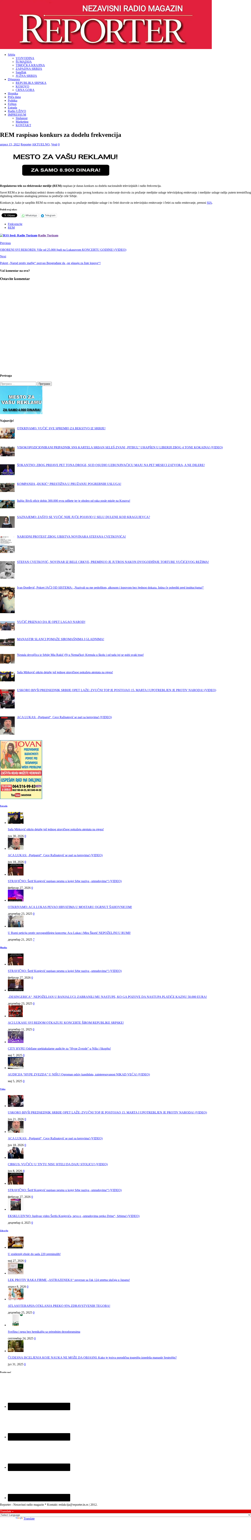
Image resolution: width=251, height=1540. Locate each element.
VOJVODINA (25, 58)
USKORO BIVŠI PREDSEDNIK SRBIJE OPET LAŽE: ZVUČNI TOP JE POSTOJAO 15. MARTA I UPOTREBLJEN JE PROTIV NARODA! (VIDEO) (107, 1112)
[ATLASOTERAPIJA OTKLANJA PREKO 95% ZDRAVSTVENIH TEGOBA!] (16, 1299)
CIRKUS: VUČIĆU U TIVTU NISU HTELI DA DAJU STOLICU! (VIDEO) (58, 1164)
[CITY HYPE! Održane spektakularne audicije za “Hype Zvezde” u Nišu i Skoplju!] (16, 1042)
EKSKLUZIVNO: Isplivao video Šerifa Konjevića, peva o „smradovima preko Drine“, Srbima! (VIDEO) (73, 1216)
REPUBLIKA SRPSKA (31, 83)
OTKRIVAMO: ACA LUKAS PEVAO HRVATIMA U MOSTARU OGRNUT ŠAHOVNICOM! (70, 907)
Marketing (22, 121)
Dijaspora (14, 79)
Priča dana (14, 97)
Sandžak (21, 72)
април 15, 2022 (10, 144)
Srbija (11, 54)
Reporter (26, 144)
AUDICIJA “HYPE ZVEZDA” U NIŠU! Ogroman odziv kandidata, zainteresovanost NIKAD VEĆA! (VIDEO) (79, 1074)
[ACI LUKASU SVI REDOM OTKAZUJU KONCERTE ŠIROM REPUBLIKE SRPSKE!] (16, 1016)
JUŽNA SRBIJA (26, 75)
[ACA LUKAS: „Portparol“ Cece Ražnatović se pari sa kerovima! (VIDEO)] (16, 848)
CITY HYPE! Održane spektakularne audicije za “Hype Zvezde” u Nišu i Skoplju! (59, 1048)
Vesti (54, 144)
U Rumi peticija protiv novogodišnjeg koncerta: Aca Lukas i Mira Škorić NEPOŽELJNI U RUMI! (69, 933)
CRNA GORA (25, 90)
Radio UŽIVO (17, 111)
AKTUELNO (41, 144)
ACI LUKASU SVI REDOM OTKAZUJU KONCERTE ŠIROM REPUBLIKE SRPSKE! (66, 1022)
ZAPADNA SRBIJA (29, 68)
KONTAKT (23, 125)
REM (11, 227)
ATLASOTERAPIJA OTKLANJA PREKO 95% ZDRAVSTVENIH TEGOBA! (59, 1305)
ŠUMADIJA (24, 61)
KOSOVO (22, 86)
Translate (29, 1518)
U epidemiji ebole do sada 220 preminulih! (34, 1254)
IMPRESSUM (17, 114)
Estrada (12, 107)
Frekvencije (15, 224)
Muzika (3, 947)
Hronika (13, 93)
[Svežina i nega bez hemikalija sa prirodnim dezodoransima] (16, 1325)
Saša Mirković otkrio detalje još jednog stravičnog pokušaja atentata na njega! (56, 829)
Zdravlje (4, 1230)
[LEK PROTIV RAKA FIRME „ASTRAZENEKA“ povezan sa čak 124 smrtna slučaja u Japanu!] (16, 1273)
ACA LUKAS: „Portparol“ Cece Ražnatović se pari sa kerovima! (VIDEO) (55, 855)
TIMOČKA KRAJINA (30, 65)
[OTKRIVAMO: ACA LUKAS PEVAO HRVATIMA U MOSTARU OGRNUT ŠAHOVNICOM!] (16, 900)
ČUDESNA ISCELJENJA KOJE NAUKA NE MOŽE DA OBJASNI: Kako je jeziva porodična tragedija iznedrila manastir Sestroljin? (92, 1357)
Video (2, 1089)
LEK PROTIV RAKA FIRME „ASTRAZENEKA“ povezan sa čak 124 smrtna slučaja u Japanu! (69, 1280)
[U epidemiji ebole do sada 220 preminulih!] (16, 1247)
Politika (12, 100)
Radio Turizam (48, 235)
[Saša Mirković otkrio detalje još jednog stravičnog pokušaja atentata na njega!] (16, 822)
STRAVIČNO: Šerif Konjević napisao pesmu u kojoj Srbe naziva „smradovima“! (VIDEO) (65, 881)
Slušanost (21, 118)
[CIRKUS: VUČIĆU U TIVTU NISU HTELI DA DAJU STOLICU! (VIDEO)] (16, 1157)
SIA (209, 202)
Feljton (12, 104)
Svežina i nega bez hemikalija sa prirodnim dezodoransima (44, 1331)
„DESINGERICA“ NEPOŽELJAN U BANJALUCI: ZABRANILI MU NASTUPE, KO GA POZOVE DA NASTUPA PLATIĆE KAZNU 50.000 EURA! (107, 996)
